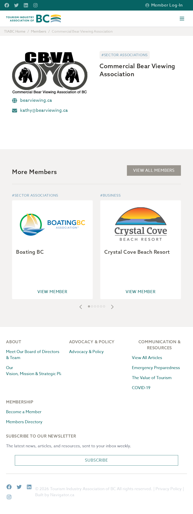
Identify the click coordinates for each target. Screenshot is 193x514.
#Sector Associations (125, 54)
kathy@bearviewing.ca (44, 110)
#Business (110, 195)
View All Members (154, 170)
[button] (81, 307)
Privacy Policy (169, 489)
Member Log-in (167, 5)
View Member (52, 292)
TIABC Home (14, 31)
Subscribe (96, 460)
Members (38, 31)
